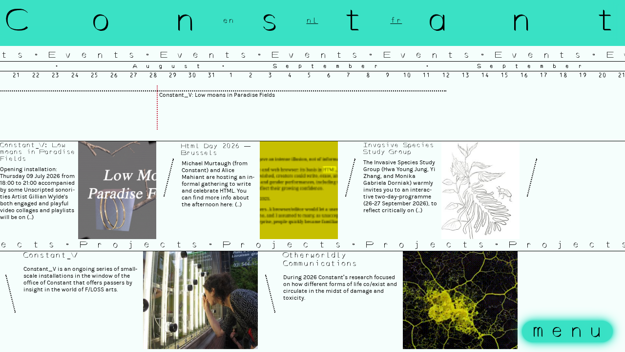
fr (396, 20)
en (228, 20)
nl (312, 20)
